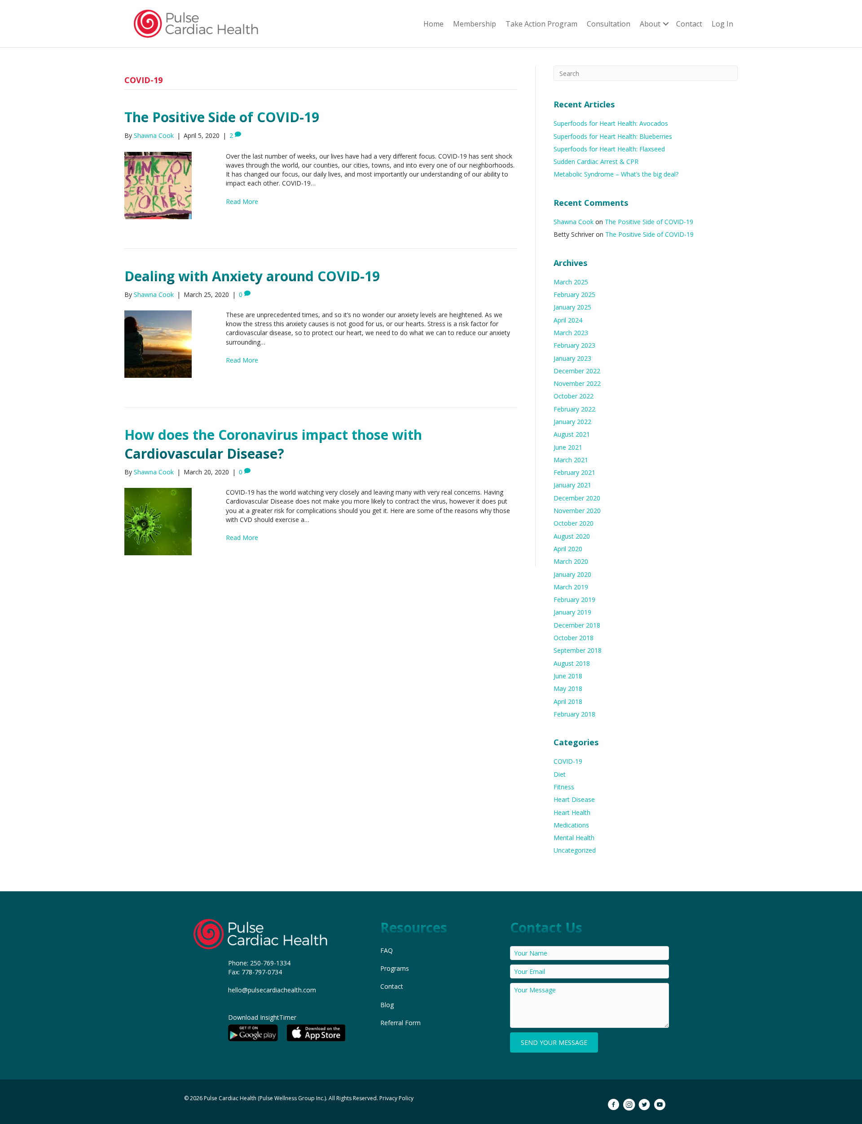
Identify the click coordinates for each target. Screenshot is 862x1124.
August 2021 (572, 434)
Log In (722, 24)
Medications (571, 825)
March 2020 (571, 561)
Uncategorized (575, 850)
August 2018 (572, 663)
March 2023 (571, 332)
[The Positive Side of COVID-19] (158, 184)
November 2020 (577, 510)
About (650, 24)
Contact (689, 24)
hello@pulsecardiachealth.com (272, 990)
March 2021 (571, 460)
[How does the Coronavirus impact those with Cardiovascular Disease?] (158, 521)
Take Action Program (541, 24)
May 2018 (568, 688)
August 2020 (572, 536)
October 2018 (574, 637)
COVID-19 (568, 761)
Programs (394, 968)
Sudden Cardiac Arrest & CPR (596, 161)
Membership (474, 24)
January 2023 (572, 358)
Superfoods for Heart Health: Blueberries (613, 136)
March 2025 (571, 282)
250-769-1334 (270, 963)
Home (433, 24)
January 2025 (572, 307)
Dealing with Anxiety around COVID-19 (252, 276)
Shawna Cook (574, 221)
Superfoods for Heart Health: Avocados (611, 123)
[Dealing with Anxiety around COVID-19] (158, 343)
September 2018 (578, 650)
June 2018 (568, 676)
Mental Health (574, 837)
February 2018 (574, 714)
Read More (242, 201)
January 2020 (572, 574)
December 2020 (577, 498)
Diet (560, 774)
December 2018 (577, 625)
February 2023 (574, 345)
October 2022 (574, 396)
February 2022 (574, 409)
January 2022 (572, 421)
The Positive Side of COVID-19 (221, 117)
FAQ (386, 950)
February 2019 (574, 599)
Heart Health (572, 812)
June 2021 (568, 447)
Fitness (564, 787)
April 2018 (568, 701)
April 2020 (568, 548)
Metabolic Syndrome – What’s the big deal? (616, 174)
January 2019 (572, 612)
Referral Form (400, 1022)
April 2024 (568, 320)
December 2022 (577, 371)
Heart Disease (574, 799)
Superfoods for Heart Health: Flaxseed (609, 149)
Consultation (608, 24)
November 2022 (577, 383)
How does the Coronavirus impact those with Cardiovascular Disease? (273, 444)
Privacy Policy (396, 1098)
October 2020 (574, 523)
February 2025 (574, 294)
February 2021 (574, 472)
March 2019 (571, 587)
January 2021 (572, 485)
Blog (387, 1004)
